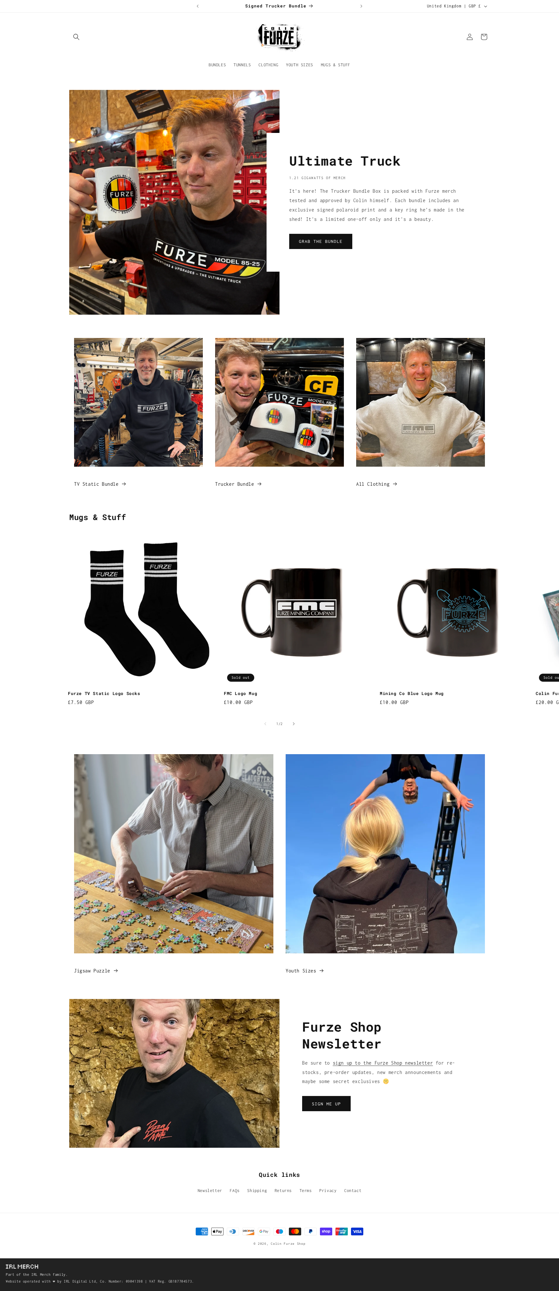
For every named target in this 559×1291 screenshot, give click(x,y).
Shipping (257, 1190)
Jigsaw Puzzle (92, 970)
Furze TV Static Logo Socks (104, 693)
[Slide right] (294, 724)
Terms (306, 1190)
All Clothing (372, 484)
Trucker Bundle (234, 484)
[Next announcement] (361, 6)
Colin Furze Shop (288, 1243)
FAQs (234, 1190)
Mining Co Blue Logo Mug (412, 693)
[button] (76, 37)
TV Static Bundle (96, 484)
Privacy (327, 1190)
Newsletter (210, 1190)
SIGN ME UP (326, 1103)
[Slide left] (265, 724)
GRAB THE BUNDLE (321, 241)
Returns (283, 1190)
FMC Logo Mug (240, 693)
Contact (352, 1190)
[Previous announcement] (198, 6)
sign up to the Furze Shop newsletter (383, 1063)
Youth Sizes (301, 970)
